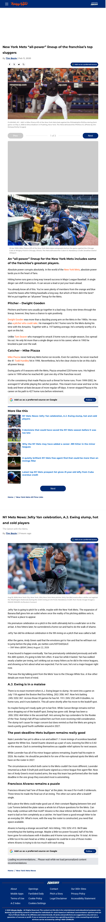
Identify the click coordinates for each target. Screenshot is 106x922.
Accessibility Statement (83, 898)
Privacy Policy (78, 893)
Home (10, 497)
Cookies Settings (37, 903)
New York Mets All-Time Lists (29, 497)
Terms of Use (17, 898)
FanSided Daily (36, 893)
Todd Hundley (22, 360)
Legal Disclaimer (58, 898)
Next (90, 135)
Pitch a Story (56, 893)
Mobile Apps (17, 893)
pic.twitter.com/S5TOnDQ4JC (53, 644)
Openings (33, 888)
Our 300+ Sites (78, 888)
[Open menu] (6, 3)
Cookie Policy (35, 898)
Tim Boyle (11, 58)
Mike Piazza (14, 357)
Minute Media (16, 910)
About (14, 888)
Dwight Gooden (16, 319)
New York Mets (72, 269)
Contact (54, 888)
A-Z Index (15, 903)
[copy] (23, 64)
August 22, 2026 (41, 647)
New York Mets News (26, 870)
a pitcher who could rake (25, 323)
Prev (15, 135)
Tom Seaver (21, 336)
